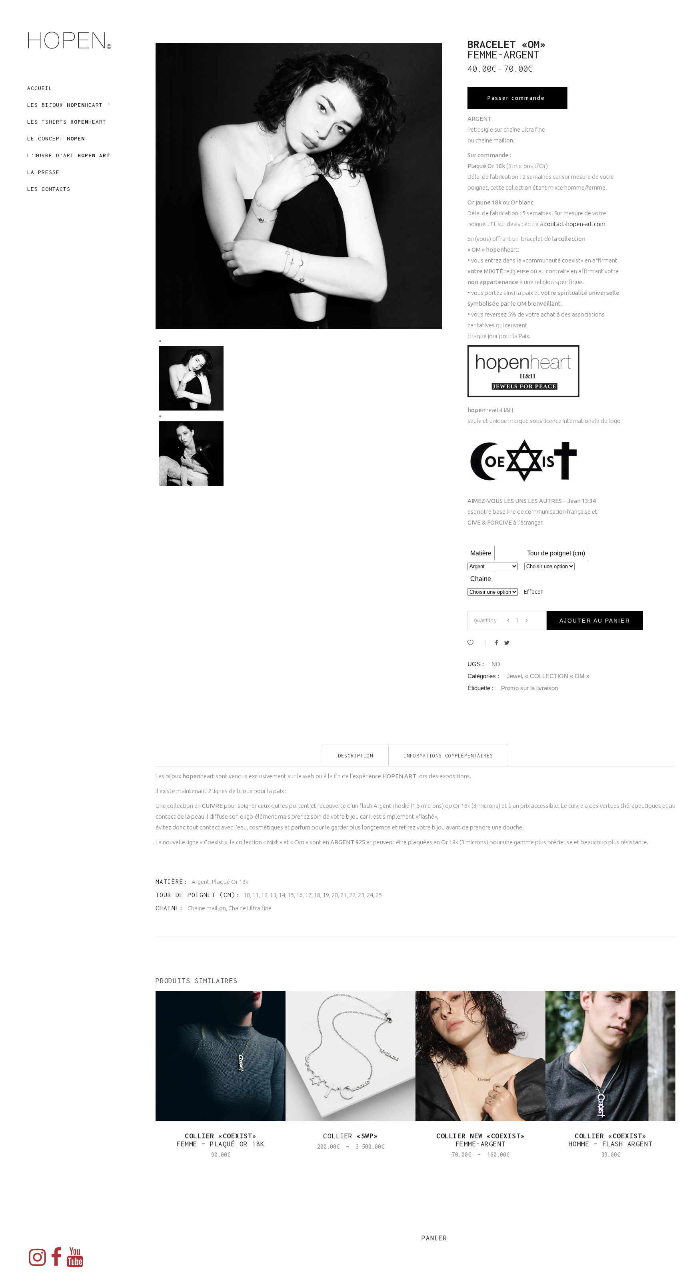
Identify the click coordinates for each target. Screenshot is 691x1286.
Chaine (480, 578)
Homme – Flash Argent (611, 1140)
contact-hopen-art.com (574, 223)
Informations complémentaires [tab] (448, 756)
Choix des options (320, 1155)
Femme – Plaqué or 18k (220, 1140)
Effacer (533, 591)
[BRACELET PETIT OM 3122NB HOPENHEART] (191, 453)
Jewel (514, 676)
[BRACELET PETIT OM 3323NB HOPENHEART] (299, 186)
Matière (480, 553)
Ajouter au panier (594, 620)
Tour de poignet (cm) (556, 553)
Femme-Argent (480, 1140)
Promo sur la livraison (529, 688)
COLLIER (350, 1136)
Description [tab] (355, 756)
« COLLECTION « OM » (557, 676)
